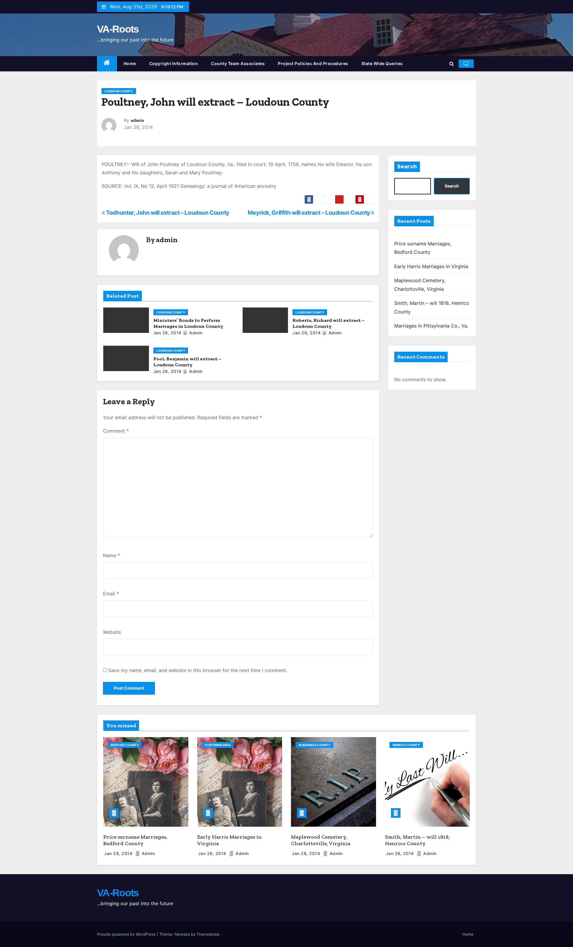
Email (111, 594)
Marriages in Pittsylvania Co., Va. (431, 326)
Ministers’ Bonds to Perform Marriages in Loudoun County (188, 323)
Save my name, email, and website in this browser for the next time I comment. (197, 670)
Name (111, 555)
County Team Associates (238, 63)
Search (407, 166)
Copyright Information (173, 63)
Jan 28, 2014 (167, 332)
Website (112, 632)
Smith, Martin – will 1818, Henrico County (417, 840)
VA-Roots (117, 29)
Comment (116, 431)
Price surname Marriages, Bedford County (135, 840)
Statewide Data (217, 745)
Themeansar (208, 934)
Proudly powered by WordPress (127, 934)
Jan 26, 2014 (306, 332)
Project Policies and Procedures (313, 63)
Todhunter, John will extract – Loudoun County (167, 212)
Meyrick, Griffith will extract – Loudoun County (309, 212)
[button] (451, 64)
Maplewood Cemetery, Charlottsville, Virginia (320, 840)
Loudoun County (118, 91)
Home (130, 63)
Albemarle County (314, 745)
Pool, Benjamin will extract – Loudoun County (187, 362)
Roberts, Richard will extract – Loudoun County (328, 323)
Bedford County (125, 745)
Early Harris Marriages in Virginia (431, 266)
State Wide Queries (382, 63)
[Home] (107, 63)
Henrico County (406, 745)
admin (137, 120)
